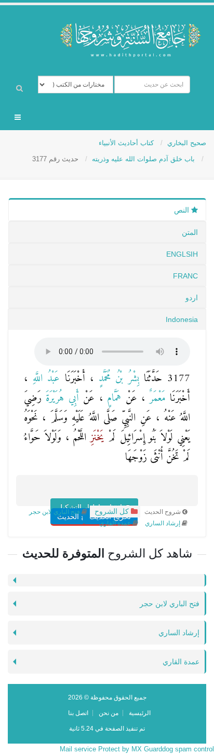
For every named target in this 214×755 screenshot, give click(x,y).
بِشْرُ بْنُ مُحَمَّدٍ (116, 379)
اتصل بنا (78, 712)
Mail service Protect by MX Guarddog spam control (137, 749)
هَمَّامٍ (112, 398)
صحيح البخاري (186, 143)
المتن (190, 232)
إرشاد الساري (161, 523)
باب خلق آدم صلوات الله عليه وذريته (144, 159)
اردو (191, 297)
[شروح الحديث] (91, 496)
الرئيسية (140, 712)
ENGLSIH (182, 254)
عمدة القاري (115, 523)
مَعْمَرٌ (155, 398)
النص (182, 210)
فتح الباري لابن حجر (54, 512)
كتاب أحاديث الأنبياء (127, 143)
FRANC (185, 276)
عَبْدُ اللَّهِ (44, 379)
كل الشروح (110, 511)
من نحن (108, 712)
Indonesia (182, 319)
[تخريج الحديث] (122, 496)
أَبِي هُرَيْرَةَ (60, 398)
